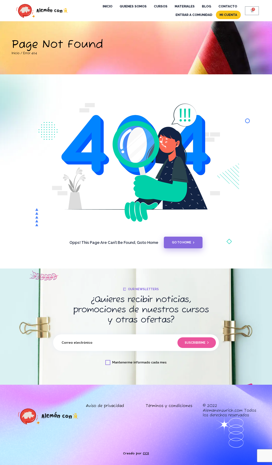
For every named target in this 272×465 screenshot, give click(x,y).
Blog (206, 6)
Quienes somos (133, 6)
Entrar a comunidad (194, 15)
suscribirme (195, 342)
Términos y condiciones (169, 406)
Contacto (227, 6)
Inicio (107, 6)
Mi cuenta (228, 15)
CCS (146, 453)
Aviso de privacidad (105, 406)
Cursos (160, 6)
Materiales (185, 6)
